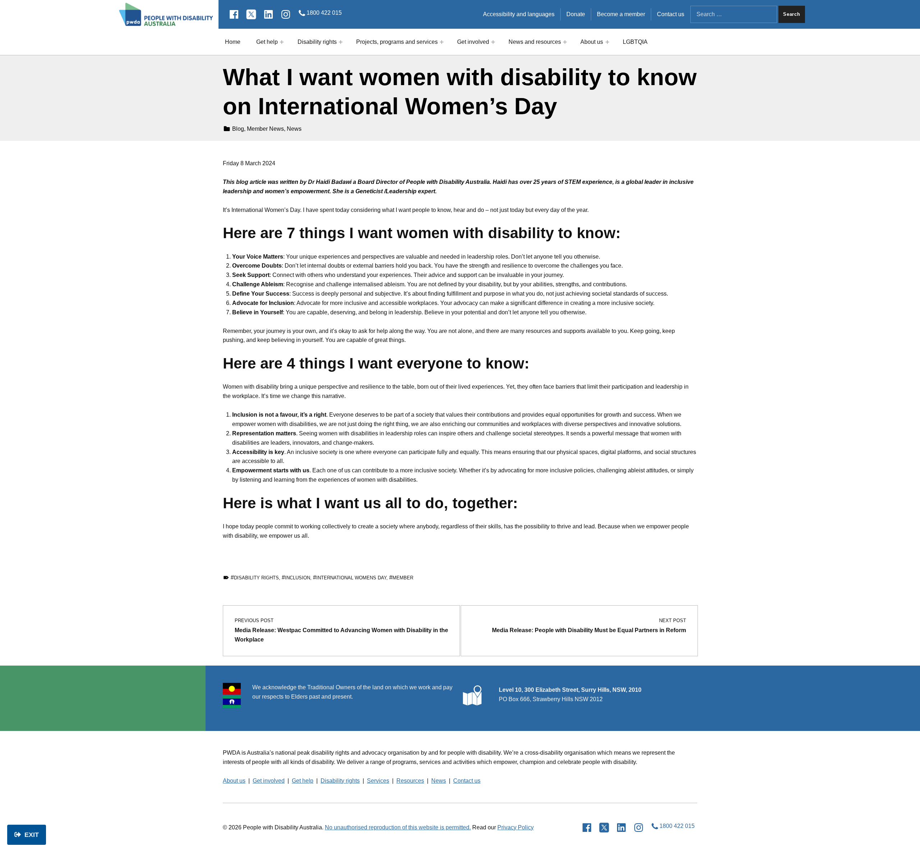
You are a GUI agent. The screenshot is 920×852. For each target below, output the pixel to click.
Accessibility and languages (519, 14)
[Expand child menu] (282, 42)
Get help (267, 42)
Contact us (670, 14)
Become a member (621, 14)
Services (378, 781)
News (294, 129)
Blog (238, 129)
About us (591, 42)
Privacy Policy (515, 827)
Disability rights (317, 42)
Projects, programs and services (397, 42)
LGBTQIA (635, 42)
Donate (575, 14)
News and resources (535, 42)
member (402, 577)
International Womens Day (351, 577)
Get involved (473, 42)
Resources (410, 781)
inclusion (297, 577)
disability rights (256, 577)
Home (232, 42)
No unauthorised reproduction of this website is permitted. (398, 827)
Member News (265, 129)
